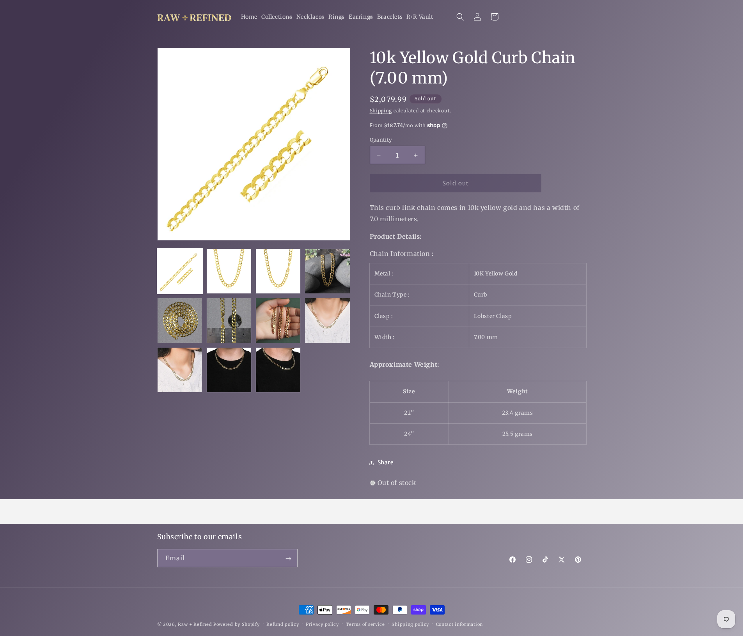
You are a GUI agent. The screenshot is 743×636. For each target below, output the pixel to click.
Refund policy (282, 624)
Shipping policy (410, 624)
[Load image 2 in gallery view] (229, 271)
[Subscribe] (288, 558)
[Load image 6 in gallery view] (229, 320)
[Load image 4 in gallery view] (327, 271)
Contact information (459, 624)
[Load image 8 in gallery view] (327, 320)
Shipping (381, 111)
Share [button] (386, 462)
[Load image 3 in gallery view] (278, 271)
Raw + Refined (195, 624)
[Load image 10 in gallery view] (229, 370)
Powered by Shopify (236, 624)
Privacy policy (322, 624)
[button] (276, 17)
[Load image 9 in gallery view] (179, 370)
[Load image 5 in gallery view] (179, 320)
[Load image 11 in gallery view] (278, 370)
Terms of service (365, 624)
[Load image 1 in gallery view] (179, 271)
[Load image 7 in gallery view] (278, 320)
